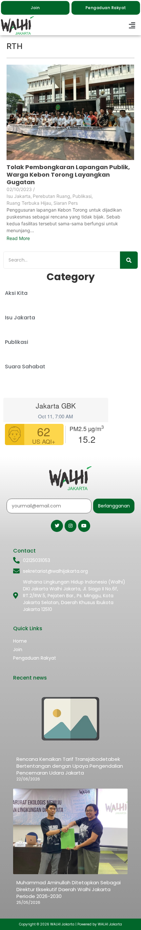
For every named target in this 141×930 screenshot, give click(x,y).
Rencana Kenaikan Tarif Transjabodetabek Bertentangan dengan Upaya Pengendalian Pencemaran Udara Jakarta (69, 766)
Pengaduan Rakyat (34, 658)
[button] (132, 26)
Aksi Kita (16, 293)
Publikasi (82, 196)
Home (20, 641)
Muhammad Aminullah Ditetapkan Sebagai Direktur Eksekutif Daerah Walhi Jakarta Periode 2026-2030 (68, 889)
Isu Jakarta (19, 196)
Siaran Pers (65, 203)
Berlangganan (114, 506)
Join (17, 649)
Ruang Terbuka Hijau (29, 203)
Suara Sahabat (25, 366)
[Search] (129, 260)
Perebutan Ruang (52, 196)
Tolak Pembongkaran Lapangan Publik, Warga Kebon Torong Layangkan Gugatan (68, 174)
